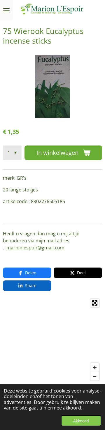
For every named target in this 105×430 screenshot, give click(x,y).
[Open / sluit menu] (6, 10)
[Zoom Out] (94, 376)
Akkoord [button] (81, 421)
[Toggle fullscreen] (94, 303)
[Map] (52, 339)
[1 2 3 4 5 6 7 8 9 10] (12, 152)
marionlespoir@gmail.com (35, 247)
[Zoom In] (94, 367)
